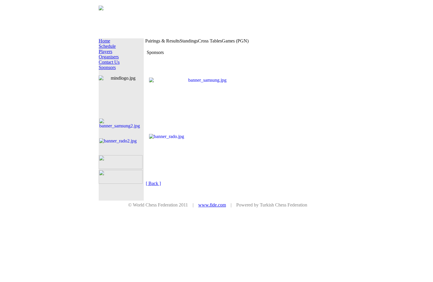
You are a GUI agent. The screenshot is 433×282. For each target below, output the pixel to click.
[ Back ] (153, 183)
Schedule (107, 46)
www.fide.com (212, 204)
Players (105, 51)
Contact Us (109, 62)
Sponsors (107, 67)
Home (104, 40)
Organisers (109, 56)
